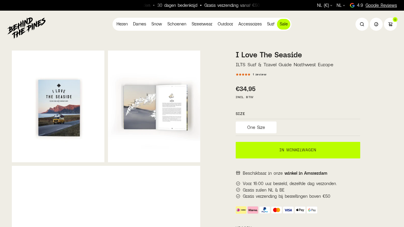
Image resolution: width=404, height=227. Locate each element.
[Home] (26, 27)
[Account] (376, 24)
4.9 (377, 5)
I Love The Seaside (269, 55)
